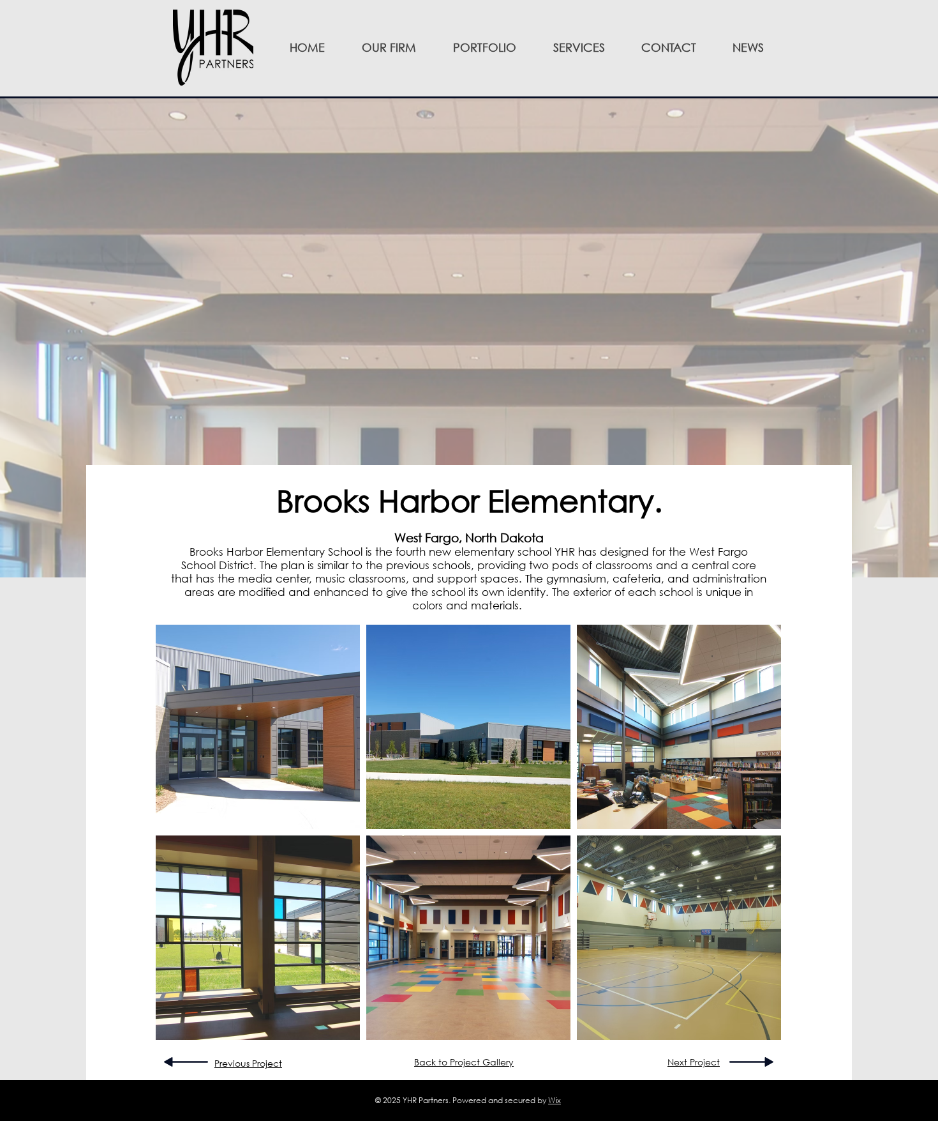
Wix (554, 1100)
